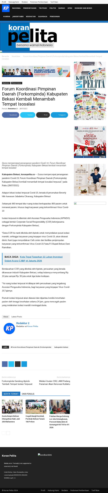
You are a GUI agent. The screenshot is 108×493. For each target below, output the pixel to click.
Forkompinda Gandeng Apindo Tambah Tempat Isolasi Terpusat (17, 382)
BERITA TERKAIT (11, 394)
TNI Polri (43, 8)
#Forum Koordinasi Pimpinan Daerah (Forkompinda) (31, 347)
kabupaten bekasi (61, 347)
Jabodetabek (18, 16)
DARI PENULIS (28, 394)
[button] (102, 8)
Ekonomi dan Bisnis (83, 8)
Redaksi (25, 2)
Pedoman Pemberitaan (39, 2)
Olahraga (42, 16)
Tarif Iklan (54, 2)
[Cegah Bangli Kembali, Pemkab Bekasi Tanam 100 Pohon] (36, 407)
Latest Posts (17, 317)
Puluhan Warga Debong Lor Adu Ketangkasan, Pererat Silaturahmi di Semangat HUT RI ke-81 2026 (59, 421)
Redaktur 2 (12, 109)
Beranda (5, 56)
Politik (53, 8)
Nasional (16, 8)
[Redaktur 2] (9, 328)
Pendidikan (55, 16)
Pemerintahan (29, 8)
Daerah (61, 8)
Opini (70, 8)
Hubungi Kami (14, 2)
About (5, 317)
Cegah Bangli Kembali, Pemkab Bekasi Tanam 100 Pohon (35, 419)
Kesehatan (31, 16)
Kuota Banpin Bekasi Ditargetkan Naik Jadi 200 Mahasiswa (11, 419)
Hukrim (6, 16)
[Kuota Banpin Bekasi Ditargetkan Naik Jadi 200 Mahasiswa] (12, 407)
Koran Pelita (32, 326)
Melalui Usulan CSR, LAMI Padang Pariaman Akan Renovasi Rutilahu (54, 382)
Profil (4, 2)
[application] (18, 471)
